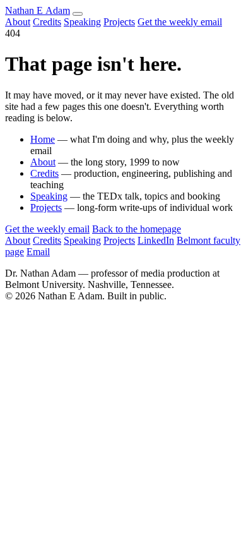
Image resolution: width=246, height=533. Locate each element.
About (17, 21)
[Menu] (78, 14)
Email (38, 251)
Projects (119, 21)
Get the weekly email (180, 21)
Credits (47, 21)
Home (42, 139)
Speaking (82, 21)
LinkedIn (156, 240)
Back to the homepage (136, 229)
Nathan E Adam (37, 10)
